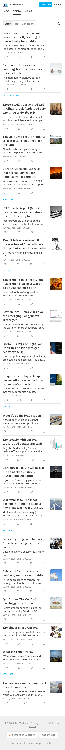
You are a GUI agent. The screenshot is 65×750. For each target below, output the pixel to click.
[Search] (59, 23)
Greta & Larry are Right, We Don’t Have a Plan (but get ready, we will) (22, 348)
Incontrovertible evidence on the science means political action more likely (23, 222)
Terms (43, 723)
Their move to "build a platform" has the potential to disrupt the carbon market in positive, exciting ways (23, 47)
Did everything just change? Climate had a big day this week (23, 543)
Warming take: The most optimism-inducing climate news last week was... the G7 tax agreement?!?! (22, 504)
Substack (16, 743)
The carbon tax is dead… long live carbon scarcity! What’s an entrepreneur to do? (23, 284)
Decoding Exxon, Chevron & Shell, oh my (24, 553)
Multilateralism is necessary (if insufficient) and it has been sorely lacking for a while (22, 513)
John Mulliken (24, 124)
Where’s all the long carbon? (22, 415)
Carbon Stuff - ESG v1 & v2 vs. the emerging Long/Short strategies (23, 316)
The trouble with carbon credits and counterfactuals (23, 441)
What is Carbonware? (18, 652)
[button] (6, 11)
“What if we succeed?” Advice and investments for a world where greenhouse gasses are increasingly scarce (23, 657)
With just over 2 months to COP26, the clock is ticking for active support (24, 182)
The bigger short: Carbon (20, 627)
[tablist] (19, 23)
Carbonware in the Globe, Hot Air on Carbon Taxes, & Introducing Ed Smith (23, 472)
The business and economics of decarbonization (24, 685)
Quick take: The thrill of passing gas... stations (19, 601)
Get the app (49, 734)
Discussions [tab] (28, 23)
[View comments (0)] (19, 129)
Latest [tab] (8, 23)
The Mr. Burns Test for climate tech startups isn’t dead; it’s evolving (24, 141)
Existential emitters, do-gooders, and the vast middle (23, 573)
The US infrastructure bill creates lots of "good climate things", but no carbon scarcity (24, 244)
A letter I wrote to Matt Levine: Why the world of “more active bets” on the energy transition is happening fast (24, 326)
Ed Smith (21, 53)
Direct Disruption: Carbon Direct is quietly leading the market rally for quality (22, 37)
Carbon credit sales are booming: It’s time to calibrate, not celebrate (24, 69)
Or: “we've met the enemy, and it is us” (22, 254)
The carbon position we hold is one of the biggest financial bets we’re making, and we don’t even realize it (24, 633)
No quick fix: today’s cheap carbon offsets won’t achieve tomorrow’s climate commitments (23, 380)
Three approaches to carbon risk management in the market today (22, 581)
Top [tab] (17, 23)
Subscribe (45, 4)
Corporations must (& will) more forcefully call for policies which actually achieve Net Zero (21, 173)
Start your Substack (23, 734)
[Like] (5, 264)
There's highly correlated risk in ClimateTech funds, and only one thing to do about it (24, 108)
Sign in (58, 4)
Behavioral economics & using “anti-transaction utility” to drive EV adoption (23, 609)
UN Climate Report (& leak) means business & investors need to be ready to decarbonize (22, 212)
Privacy (34, 723)
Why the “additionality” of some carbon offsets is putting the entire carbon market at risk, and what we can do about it (23, 449)
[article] (32, 45)
